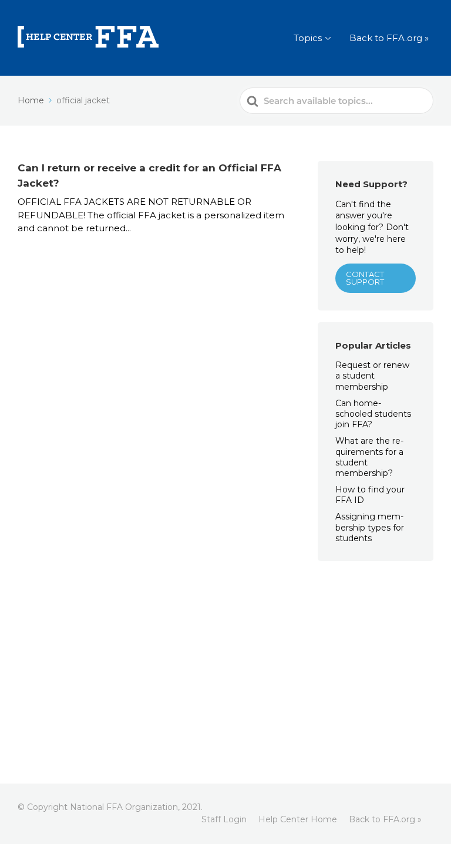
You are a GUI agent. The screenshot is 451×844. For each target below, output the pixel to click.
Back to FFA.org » (389, 37)
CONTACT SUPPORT (365, 277)
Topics (308, 37)
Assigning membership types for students (369, 527)
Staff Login (224, 819)
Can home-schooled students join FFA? (373, 414)
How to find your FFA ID (370, 494)
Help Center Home (297, 819)
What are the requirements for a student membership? (369, 456)
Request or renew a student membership (372, 375)
